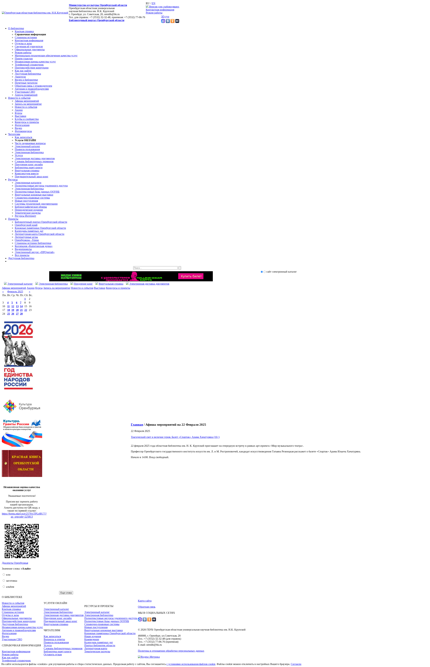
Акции (19, 110)
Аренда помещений (26, 94)
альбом (9, 586)
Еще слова (66, 593)
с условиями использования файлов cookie (190, 664)
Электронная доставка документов (35, 158)
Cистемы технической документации (36, 203)
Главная (137, 424)
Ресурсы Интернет (25, 215)
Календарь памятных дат (29, 231)
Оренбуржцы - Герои (27, 240)
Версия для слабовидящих (163, 6)
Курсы (18, 113)
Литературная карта (95, 648)
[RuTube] (177, 22)
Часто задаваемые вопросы (30, 143)
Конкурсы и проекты (27, 122)
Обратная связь (146, 606)
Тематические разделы (28, 212)
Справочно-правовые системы (32, 197)
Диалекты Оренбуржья (15, 562)
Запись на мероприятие (28, 104)
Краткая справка (24, 31)
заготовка (11, 580)
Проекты (13, 218)
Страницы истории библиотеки (33, 243)
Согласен (296, 664)
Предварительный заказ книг (31, 176)
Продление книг (83, 283)
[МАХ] (163, 22)
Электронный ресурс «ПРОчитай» (35, 252)
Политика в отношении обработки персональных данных (171, 650)
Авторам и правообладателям (32, 88)
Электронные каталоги (28, 182)
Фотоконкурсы (23, 131)
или (7, 574)
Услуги (19, 155)
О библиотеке (16, 28)
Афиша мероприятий (27, 100)
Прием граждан (24, 58)
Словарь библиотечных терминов (34, 161)
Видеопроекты (23, 249)
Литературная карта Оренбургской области (39, 234)
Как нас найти (23, 70)
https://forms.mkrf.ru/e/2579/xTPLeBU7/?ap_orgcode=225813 (24, 515)
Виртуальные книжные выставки (34, 194)
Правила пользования (27, 149)
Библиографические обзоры (31, 206)
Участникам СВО (25, 91)
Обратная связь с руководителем (33, 85)
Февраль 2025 (15, 291)
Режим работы (154, 12)
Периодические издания (29, 209)
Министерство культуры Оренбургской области (98, 5)
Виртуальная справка (27, 170)
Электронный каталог (27, 146)
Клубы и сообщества (27, 119)
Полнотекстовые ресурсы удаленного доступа (41, 185)
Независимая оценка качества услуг (35, 61)
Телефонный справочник (29, 64)
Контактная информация (160, 9)
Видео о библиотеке (26, 79)
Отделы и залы (23, 43)
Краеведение (91, 639)
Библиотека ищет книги (28, 167)
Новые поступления (26, 200)
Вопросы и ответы (54, 639)
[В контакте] (168, 22)
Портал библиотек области (99, 645)
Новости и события (19, 97)
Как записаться (23, 137)
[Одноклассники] (172, 22)
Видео (18, 128)
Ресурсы (13, 179)
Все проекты (22, 255)
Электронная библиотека (29, 152)
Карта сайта (145, 600)
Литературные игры (26, 237)
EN (153, 3)
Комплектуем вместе (27, 173)
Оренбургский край (26, 225)
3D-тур (165, 16)
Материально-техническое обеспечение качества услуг (46, 55)
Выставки (20, 116)
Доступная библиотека (28, 73)
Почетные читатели (26, 82)
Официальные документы (30, 49)
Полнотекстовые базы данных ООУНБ (37, 191)
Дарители (20, 76)
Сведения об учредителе (29, 46)
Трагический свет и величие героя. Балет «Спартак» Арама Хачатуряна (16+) (175, 437)
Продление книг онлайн (29, 164)
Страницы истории (26, 37)
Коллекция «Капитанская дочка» (34, 246)
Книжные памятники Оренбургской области (40, 228)
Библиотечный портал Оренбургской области (96, 20)
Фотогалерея (22, 125)
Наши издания (92, 636)
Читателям (14, 134)
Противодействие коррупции (32, 67)
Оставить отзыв (53, 654)
